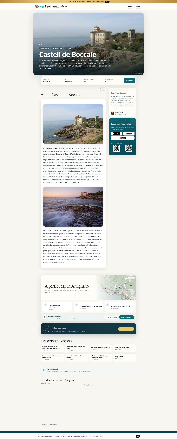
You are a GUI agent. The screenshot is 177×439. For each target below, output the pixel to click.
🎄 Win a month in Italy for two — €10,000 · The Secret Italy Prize (88, 1)
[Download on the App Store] (116, 133)
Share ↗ (102, 89)
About (138, 7)
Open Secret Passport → (126, 329)
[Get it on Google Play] (129, 133)
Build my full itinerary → (127, 317)
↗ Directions (129, 80)
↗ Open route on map (111, 317)
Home (130, 7)
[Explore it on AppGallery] (123, 138)
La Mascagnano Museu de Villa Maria (122, 306)
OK (138, 436)
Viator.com (53, 425)
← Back (41, 44)
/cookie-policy (98, 436)
